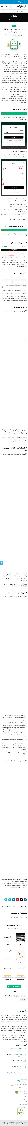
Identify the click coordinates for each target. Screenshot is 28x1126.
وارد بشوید (13, 917)
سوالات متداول (23, 1104)
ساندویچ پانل (8, 996)
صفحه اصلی (16, 20)
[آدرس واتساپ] (9, 899)
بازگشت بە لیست (14, 906)
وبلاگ (25, 1096)
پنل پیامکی (16, 996)
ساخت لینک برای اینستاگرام (21, 1084)
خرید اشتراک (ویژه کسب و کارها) (19, 1087)
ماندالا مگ (22, 999)
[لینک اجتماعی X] (21, 899)
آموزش (10, 20)
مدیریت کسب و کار (22, 1082)
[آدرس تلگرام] (5, 899)
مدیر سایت (17, 35)
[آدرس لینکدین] (13, 899)
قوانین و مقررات (23, 1102)
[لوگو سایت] (22, 6)
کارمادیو (23, 996)
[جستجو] (7, 6)
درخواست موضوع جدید (21, 1093)
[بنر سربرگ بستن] (2, 2)
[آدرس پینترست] (17, 899)
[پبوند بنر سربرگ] (14, 2)
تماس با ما (24, 1099)
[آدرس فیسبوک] (25, 899)
